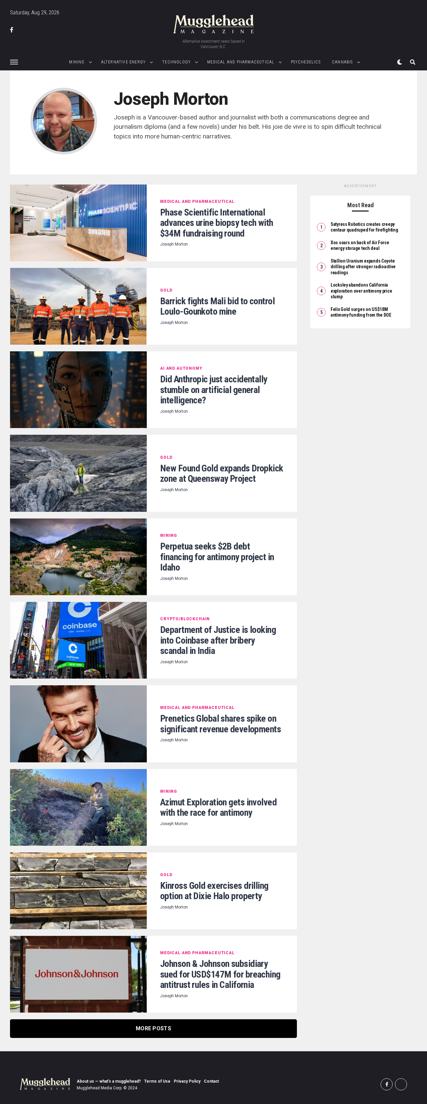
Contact (211, 1081)
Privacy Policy (187, 1081)
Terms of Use (157, 1081)
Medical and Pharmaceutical (240, 62)
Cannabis (342, 62)
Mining (76, 62)
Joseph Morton (174, 244)
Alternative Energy (123, 62)
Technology (176, 62)
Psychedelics (306, 62)
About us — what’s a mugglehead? (109, 1081)
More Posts (153, 1028)
